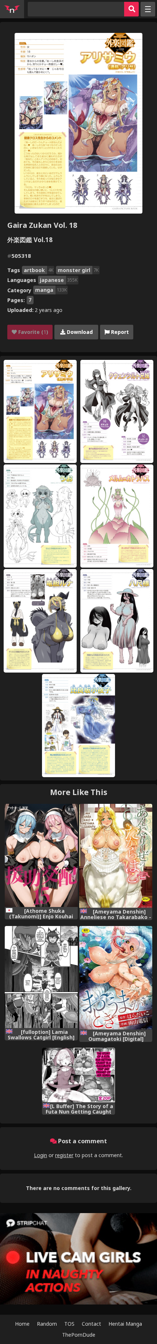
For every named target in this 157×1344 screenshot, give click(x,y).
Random (47, 1323)
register (64, 1155)
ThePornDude (78, 1334)
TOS (69, 1323)
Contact (91, 1323)
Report (119, 331)
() (32, 331)
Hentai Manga (125, 1323)
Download (79, 331)
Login (40, 1155)
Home (22, 1323)
